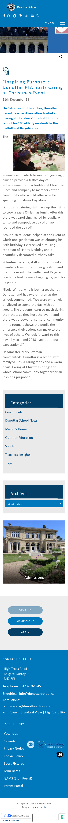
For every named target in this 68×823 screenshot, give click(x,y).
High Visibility (55, 712)
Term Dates (12, 770)
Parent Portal (33, 16)
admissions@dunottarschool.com (28, 706)
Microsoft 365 (14, 16)
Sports (9, 445)
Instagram (8, 16)
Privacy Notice (14, 748)
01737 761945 (31, 686)
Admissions (25, 621)
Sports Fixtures (20, 16)
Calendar (26, 16)
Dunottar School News (21, 420)
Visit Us (25, 610)
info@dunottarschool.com (38, 693)
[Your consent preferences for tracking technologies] (62, 817)
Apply (25, 632)
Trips (8, 462)
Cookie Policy (13, 755)
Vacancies (11, 733)
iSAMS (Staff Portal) (18, 778)
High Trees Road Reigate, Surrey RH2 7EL (15, 673)
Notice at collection (11, 820)
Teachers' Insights (18, 454)
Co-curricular (14, 411)
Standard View (31, 712)
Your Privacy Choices (20, 816)
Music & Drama (16, 428)
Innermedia (40, 807)
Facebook (4, 16)
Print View (10, 712)
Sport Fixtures (14, 763)
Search (37, 16)
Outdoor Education (19, 437)
